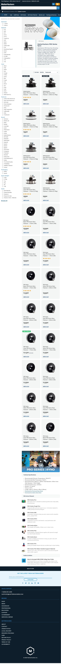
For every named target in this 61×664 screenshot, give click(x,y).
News (3, 603)
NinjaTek (6, 142)
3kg (5, 182)
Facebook (22, 583)
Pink (5, 82)
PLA (5, 29)
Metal (5, 43)
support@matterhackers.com (12, 594)
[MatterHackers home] (7, 4)
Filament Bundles (8, 192)
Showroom (5, 606)
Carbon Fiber (7, 45)
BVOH (5, 51)
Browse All (4, 200)
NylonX (5, 147)
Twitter (25, 583)
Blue (5, 78)
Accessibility (6, 644)
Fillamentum (7, 129)
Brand (3, 117)
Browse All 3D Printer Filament (10, 19)
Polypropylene (7, 58)
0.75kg (5, 179)
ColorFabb (6, 126)
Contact (4, 626)
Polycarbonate (7, 54)
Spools (5, 173)
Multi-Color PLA (7, 94)
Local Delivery (6, 631)
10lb (5, 186)
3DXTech (6, 119)
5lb (4, 184)
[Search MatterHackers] (58, 8)
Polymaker (6, 153)
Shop (3, 601)
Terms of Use (6, 642)
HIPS (5, 52)
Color (2, 64)
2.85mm (6, 25)
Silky (5, 113)
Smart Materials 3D (8, 158)
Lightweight (6, 111)
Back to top (30, 568)
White (5, 69)
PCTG (5, 36)
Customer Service (26, 1)
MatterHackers (7, 135)
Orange (5, 73)
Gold (5, 89)
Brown (5, 83)
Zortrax (5, 167)
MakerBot (6, 138)
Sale (11, 15)
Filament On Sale (8, 196)
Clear (5, 87)
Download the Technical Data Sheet (34, 491)
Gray (5, 67)
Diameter (4, 21)
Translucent (6, 114)
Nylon (5, 42)
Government (6, 615)
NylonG (5, 144)
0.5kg (5, 177)
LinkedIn (32, 583)
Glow (5, 107)
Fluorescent (6, 105)
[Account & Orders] (53, 4)
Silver (5, 91)
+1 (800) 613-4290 (35, 1)
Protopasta (6, 151)
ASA (5, 40)
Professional (6, 608)
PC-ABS (5, 56)
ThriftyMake (6, 163)
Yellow (5, 74)
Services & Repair (7, 617)
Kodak (5, 131)
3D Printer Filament (32, 15)
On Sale (37, 72)
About (4, 624)
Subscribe (30, 579)
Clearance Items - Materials (10, 197)
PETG (5, 34)
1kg (5, 181)
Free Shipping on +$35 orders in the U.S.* (11, 1)
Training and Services (51, 15)
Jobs (3, 635)
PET (5, 33)
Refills (5, 171)
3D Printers (23, 15)
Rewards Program (8, 633)
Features (3, 97)
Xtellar (5, 160)
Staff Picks (16, 15)
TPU (5, 59)
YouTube (38, 583)
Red (5, 71)
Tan (5, 85)
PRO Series (41, 41)
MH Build (6, 136)
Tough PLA (6, 38)
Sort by (42, 72)
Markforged (6, 140)
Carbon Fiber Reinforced (9, 98)
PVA (5, 47)
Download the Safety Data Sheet (33, 492)
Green (5, 76)
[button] (30, 11)
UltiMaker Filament (8, 165)
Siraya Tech (6, 156)
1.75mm (6, 23)
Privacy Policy (6, 640)
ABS (5, 31)
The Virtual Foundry (8, 162)
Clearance (6, 194)
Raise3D (6, 154)
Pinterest (35, 583)
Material (3, 27)
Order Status (6, 628)
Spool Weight (5, 175)
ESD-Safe (6, 102)
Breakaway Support (8, 49)
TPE (5, 61)
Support (4, 612)
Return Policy (6, 637)
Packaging (4, 169)
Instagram (29, 583)
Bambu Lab (42, 15)
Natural (5, 92)
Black (5, 66)
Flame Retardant (7, 104)
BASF (5, 122)
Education (5, 610)
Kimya (5, 133)
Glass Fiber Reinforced (9, 100)
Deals (2, 189)
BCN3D (5, 124)
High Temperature (8, 109)
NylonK (5, 145)
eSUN (5, 128)
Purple (5, 80)
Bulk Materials (7, 190)
